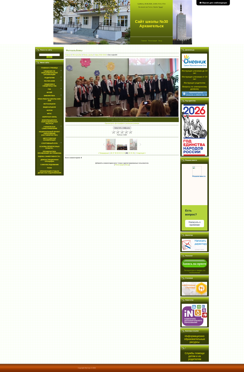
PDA (163, 4)
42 (124, 153)
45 (131, 153)
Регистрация (152, 41)
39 (118, 153)
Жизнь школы (88, 55)
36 (111, 153)
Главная (144, 41)
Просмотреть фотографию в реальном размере (122, 123)
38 (115, 153)
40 (120, 153)
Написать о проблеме (195, 223)
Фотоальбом (77, 55)
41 (122, 153)
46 (133, 153)
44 (129, 153)
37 (113, 153)
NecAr (130, 120)
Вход (160, 41)
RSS (159, 4)
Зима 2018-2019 (100, 55)
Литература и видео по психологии (194, 271)
